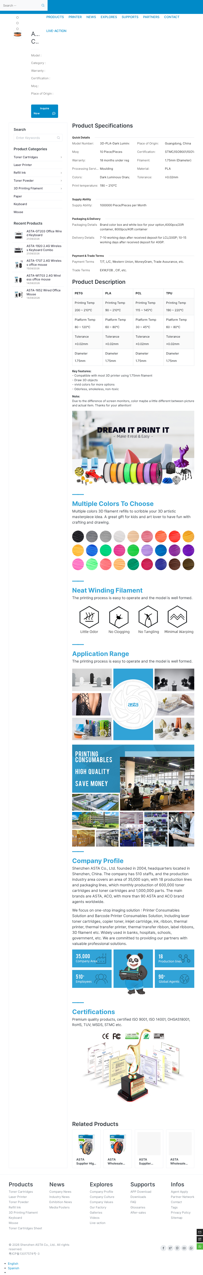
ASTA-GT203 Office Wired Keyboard (44, 233)
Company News (60, 1192)
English (13, 1263)
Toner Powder (24, 180)
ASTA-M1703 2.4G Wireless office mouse (44, 277)
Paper (18, 196)
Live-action (97, 1223)
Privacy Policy (181, 1212)
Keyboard (20, 204)
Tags (174, 1207)
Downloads (138, 1197)
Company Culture (102, 1197)
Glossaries (137, 1207)
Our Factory (98, 1207)
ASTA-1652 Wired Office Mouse (44, 292)
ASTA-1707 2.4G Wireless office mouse (44, 262)
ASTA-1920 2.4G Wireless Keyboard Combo (44, 248)
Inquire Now (41, 111)
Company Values (101, 1202)
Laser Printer (23, 165)
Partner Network (182, 1197)
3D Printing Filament (28, 188)
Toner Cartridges (26, 157)
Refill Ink (20, 172)
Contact (176, 1202)
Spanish (13, 1268)
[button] (17, 17)
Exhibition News (60, 1202)
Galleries (96, 1212)
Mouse (18, 212)
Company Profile (101, 1192)
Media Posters (59, 1207)
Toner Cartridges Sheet (25, 1228)
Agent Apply (179, 1192)
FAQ (133, 1202)
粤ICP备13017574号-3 (24, 1254)
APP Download (140, 1192)
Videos (95, 1218)
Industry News (59, 1197)
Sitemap (176, 1218)
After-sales (138, 1212)
